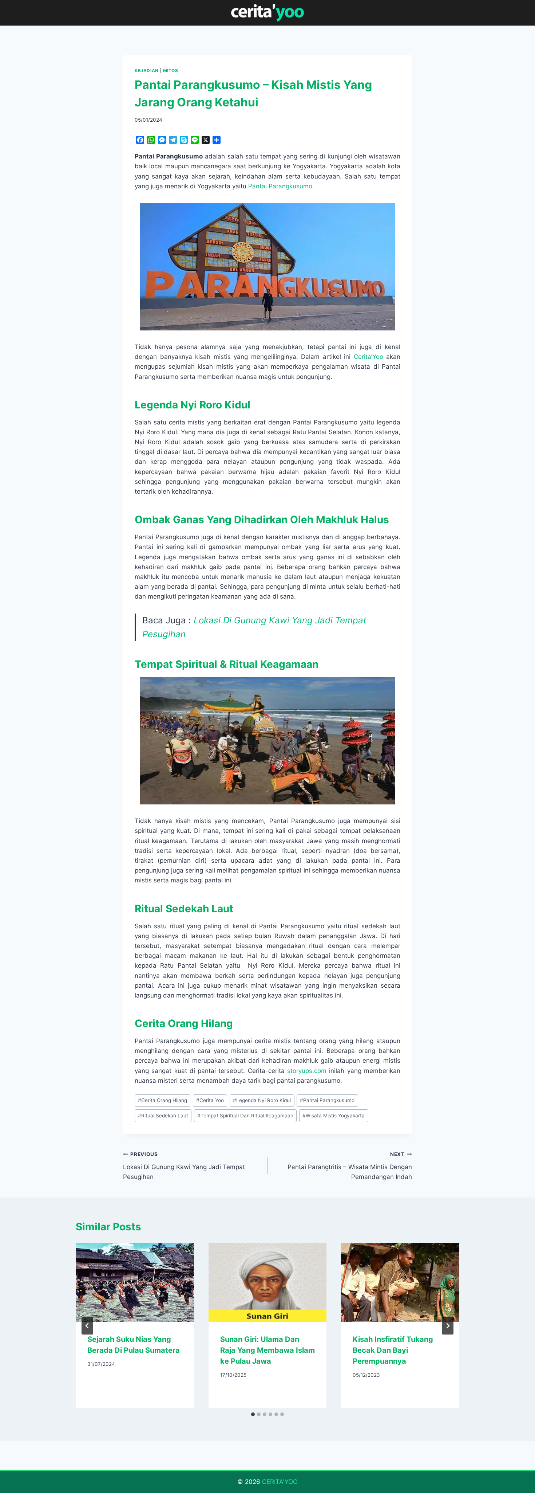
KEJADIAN (147, 70)
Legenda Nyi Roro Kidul (262, 1100)
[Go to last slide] (87, 1326)
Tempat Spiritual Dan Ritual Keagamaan (245, 1115)
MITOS (170, 70)
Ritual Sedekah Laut (163, 1115)
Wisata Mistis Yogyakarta (333, 1115)
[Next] (447, 1326)
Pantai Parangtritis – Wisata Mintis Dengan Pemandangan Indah (350, 1165)
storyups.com (306, 1070)
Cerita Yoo (210, 1100)
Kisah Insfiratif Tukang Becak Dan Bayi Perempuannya (393, 1350)
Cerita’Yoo (368, 356)
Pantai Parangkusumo (280, 186)
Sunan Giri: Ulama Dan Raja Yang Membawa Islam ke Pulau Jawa (267, 1350)
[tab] (253, 1414)
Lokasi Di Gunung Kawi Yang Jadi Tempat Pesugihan (184, 1165)
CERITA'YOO (280, 1481)
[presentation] (135, 1282)
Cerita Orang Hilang (162, 1100)
